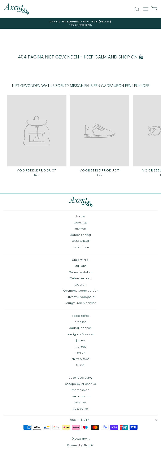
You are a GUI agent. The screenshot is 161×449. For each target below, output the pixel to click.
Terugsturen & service (80, 303)
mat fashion (80, 390)
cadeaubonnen (80, 328)
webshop (80, 222)
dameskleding (80, 235)
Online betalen (80, 278)
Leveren (80, 285)
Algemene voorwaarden (80, 291)
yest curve (80, 409)
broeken (80, 322)
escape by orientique (80, 384)
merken (80, 229)
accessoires (81, 316)
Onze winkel (80, 260)
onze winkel (80, 241)
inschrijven (79, 420)
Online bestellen (80, 272)
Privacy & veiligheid (81, 297)
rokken (80, 353)
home (80, 216)
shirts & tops (81, 359)
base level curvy (80, 378)
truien (80, 365)
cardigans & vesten (80, 334)
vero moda (80, 396)
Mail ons (81, 266)
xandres (80, 402)
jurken (80, 340)
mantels (80, 347)
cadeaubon (80, 247)
